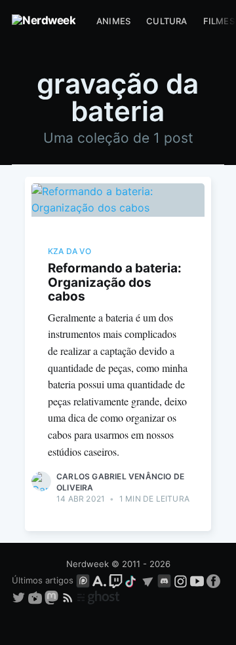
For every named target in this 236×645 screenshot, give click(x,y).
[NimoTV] (36, 597)
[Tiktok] (131, 580)
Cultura (166, 21)
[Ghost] (98, 597)
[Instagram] (180, 580)
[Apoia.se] (100, 580)
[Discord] (164, 580)
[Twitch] (116, 580)
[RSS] (69, 597)
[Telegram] (148, 580)
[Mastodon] (53, 597)
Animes (113, 21)
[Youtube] (197, 580)
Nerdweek (87, 564)
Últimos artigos (42, 580)
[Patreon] (83, 580)
